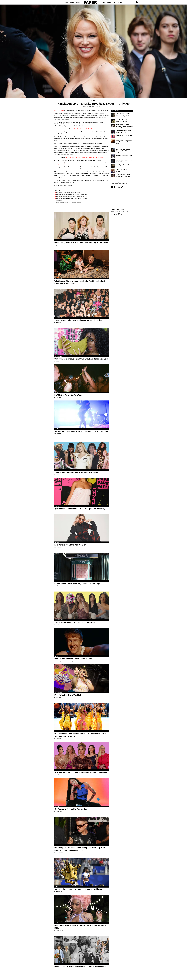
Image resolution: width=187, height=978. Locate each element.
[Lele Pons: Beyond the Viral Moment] (81, 527)
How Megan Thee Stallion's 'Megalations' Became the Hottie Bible (80, 926)
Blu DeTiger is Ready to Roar (123, 165)
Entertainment (59, 278)
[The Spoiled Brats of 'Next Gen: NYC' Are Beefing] (81, 605)
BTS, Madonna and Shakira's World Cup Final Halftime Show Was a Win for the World (80, 735)
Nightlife (102, 2)
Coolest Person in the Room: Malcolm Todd (73, 659)
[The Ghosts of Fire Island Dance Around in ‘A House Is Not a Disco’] (113, 141)
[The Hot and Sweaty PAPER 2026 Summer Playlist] (81, 455)
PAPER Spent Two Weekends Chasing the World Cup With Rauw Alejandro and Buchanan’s (79, 849)
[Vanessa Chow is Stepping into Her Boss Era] (113, 136)
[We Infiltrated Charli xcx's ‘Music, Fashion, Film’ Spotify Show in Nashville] (81, 414)
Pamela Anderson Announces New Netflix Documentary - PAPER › (71, 196)
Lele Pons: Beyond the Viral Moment (70, 545)
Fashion (72, 2)
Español (120, 2)
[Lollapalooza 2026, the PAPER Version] (113, 171)
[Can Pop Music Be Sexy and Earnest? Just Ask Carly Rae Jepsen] (113, 175)
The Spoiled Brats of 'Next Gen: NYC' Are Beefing (75, 622)
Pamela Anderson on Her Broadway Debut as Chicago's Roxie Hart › (72, 198)
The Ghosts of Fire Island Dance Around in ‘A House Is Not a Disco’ (124, 142)
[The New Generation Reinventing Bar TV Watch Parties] (81, 303)
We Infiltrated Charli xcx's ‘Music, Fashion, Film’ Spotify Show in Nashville (81, 432)
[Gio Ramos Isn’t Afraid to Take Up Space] (81, 792)
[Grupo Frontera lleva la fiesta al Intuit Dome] (113, 156)
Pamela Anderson (59, 110)
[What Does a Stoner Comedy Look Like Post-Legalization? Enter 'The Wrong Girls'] (81, 264)
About (112, 183)
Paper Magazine (59, 852)
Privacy (123, 183)
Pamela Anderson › (59, 204)
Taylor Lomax (58, 286)
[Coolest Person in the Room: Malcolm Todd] (81, 641)
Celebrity (79, 2)
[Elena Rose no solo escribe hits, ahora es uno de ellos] (113, 121)
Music (66, 2)
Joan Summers (59, 624)
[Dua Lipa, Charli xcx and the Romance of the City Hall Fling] (81, 949)
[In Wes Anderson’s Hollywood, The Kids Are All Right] (81, 566)
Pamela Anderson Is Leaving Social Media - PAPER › (68, 192)
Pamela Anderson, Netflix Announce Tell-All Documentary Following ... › (68, 202)
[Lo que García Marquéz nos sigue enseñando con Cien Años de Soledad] (113, 115)
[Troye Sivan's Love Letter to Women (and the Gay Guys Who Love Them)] (113, 125)
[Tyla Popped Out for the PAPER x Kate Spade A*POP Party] (81, 491)
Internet (109, 2)
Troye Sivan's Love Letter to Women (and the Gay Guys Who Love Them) (124, 126)
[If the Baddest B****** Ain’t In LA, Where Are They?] (113, 131)
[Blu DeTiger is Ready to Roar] (113, 166)
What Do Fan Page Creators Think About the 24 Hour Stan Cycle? (123, 151)
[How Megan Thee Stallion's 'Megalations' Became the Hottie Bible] (81, 908)
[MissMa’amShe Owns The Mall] (81, 678)
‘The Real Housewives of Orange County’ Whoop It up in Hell (80, 772)
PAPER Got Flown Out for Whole (68, 395)
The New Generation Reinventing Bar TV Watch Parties (78, 320)
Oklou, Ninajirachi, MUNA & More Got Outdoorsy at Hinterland (81, 243)
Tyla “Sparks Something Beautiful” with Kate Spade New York (81, 359)
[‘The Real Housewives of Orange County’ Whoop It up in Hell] (81, 755)
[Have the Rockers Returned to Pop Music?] (113, 161)
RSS (120, 183)
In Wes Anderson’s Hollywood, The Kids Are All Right (77, 584)
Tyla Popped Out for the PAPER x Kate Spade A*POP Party (79, 509)
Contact (116, 183)
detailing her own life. (59, 163)
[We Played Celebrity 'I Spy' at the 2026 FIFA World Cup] (81, 872)
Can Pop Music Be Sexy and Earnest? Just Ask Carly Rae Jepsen (123, 176)
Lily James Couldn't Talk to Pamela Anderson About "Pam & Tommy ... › (72, 194)
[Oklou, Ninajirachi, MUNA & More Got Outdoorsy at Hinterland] (81, 225)
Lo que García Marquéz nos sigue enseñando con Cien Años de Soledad (123, 115)
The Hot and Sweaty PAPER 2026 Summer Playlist (76, 472)
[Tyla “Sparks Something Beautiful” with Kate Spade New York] (81, 341)
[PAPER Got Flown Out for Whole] (81, 378)
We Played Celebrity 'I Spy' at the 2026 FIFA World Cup (78, 889)
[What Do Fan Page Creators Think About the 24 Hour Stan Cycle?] (113, 150)
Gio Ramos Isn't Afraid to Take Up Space (71, 809)
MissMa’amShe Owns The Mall (67, 695)
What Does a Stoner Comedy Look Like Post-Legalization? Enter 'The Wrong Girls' (79, 282)
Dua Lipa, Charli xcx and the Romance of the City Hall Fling (80, 967)
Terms (127, 183)
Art (115, 2)
